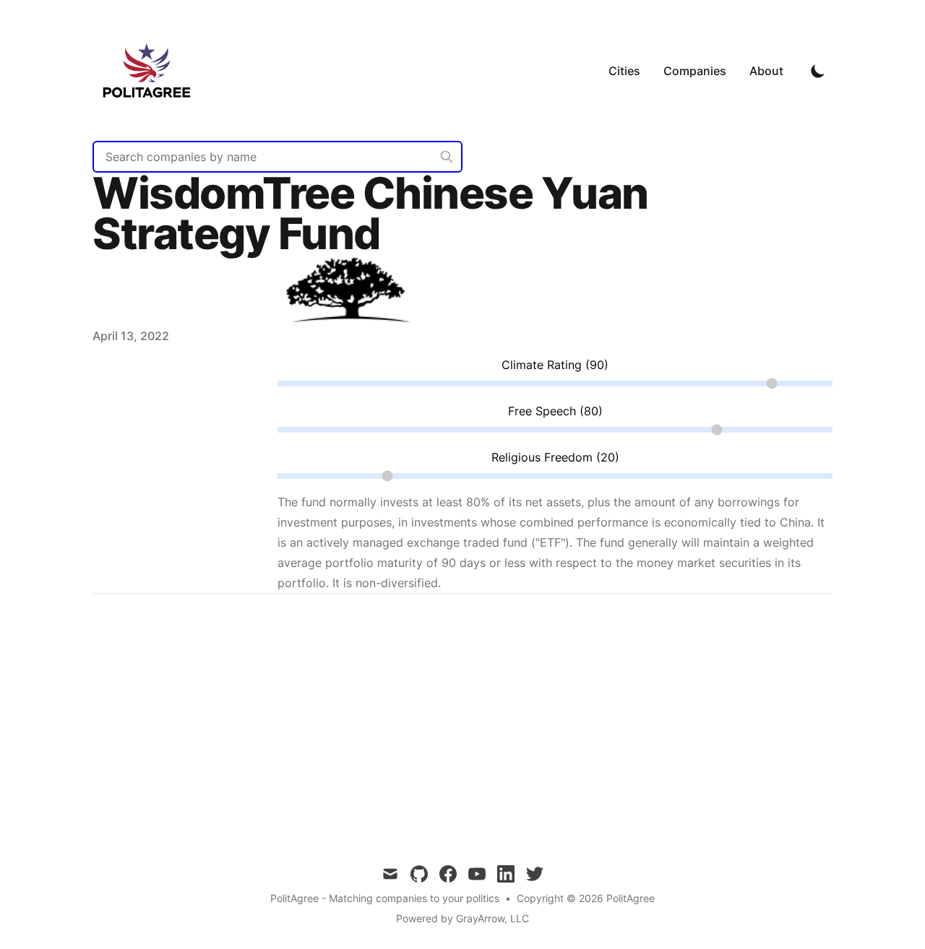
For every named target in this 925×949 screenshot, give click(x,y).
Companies (694, 71)
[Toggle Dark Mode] (818, 70)
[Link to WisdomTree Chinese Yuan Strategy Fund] (350, 336)
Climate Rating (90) (555, 365)
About (766, 71)
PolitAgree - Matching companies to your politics (384, 898)
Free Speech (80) (555, 411)
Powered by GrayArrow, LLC (462, 918)
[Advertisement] (462, 718)
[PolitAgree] (151, 70)
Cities (624, 71)
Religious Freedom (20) (555, 457)
